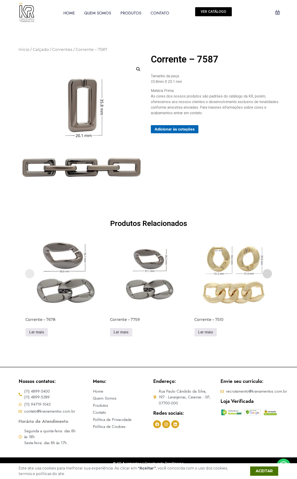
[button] (138, 69)
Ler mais (36, 332)
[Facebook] (157, 424)
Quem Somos (97, 13)
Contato (160, 13)
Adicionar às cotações (175, 129)
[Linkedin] (175, 424)
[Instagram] (166, 424)
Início (24, 49)
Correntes (62, 49)
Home (69, 13)
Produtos (130, 13)
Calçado (41, 49)
